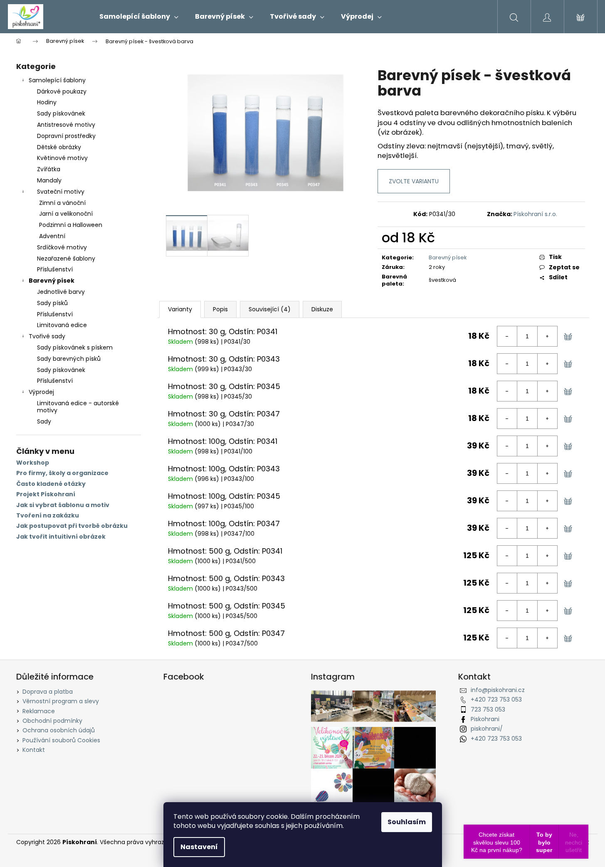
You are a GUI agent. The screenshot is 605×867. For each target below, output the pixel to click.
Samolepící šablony (57, 80)
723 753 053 (488, 709)
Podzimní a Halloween (70, 225)
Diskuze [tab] (322, 309)
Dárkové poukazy (61, 91)
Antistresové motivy (66, 125)
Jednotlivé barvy (61, 292)
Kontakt (33, 750)
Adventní (52, 236)
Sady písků (52, 303)
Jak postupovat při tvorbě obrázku (72, 526)
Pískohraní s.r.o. (535, 214)
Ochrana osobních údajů (58, 730)
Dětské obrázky (59, 147)
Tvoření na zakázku (47, 515)
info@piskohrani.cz (498, 690)
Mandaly (49, 180)
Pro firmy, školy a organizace (62, 473)
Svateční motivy (60, 191)
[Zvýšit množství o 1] (547, 336)
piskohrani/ (487, 728)
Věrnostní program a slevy (60, 701)
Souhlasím (407, 822)
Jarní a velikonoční (66, 213)
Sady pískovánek (61, 113)
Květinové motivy (62, 158)
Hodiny (47, 102)
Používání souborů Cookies (61, 740)
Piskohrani (485, 719)
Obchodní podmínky (52, 721)
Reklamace (38, 711)
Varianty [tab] (180, 309)
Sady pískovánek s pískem (75, 347)
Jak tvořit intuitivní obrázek (61, 537)
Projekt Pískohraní (45, 494)
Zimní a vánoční (62, 203)
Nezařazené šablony (66, 258)
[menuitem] (139, 16)
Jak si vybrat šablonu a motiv (62, 505)
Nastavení (199, 847)
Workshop (32, 463)
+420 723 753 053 (496, 699)
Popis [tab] (220, 309)
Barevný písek (51, 280)
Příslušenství (55, 269)
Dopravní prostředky (66, 136)
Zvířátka (48, 169)
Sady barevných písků (69, 359)
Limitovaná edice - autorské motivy (78, 406)
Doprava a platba (47, 691)
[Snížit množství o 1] (507, 336)
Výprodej (41, 392)
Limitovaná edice (62, 325)
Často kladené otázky (51, 484)
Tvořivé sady (47, 336)
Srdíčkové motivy (62, 247)
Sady (44, 421)
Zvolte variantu (414, 181)
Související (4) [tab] (270, 309)
